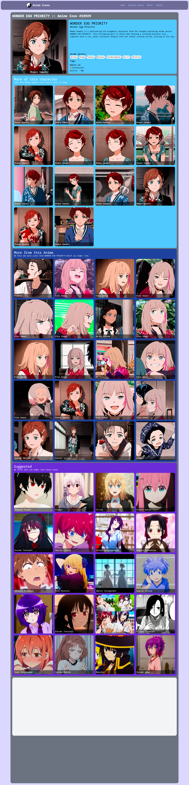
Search (159, 5)
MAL (82, 71)
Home (123, 5)
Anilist (74, 71)
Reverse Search (136, 5)
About (150, 5)
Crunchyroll (78, 68)
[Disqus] (94, 706)
